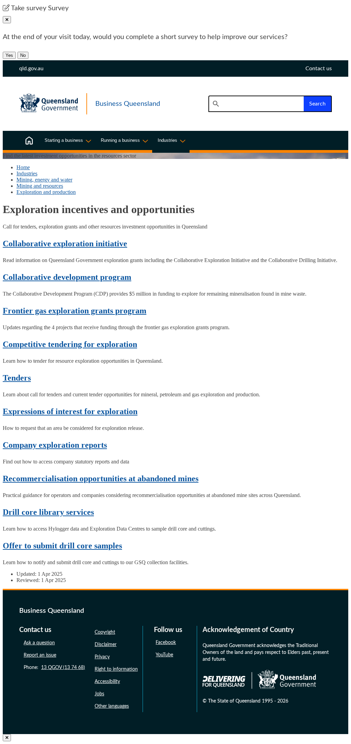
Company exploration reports (55, 445)
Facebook (166, 642)
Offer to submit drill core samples (62, 545)
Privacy (102, 657)
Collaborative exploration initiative (65, 243)
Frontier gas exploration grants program (74, 310)
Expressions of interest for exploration (70, 411)
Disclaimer (106, 644)
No (23, 55)
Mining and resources (39, 186)
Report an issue (40, 655)
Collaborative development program (67, 277)
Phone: (54, 667)
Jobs (99, 694)
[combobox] (256, 104)
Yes (9, 55)
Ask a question (39, 643)
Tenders (17, 377)
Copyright (105, 632)
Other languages (112, 706)
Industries (26, 173)
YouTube (164, 655)
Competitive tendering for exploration (70, 344)
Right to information (116, 669)
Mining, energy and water (44, 180)
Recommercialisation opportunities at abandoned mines (100, 478)
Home (23, 167)
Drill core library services (48, 512)
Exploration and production (46, 192)
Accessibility (107, 681)
